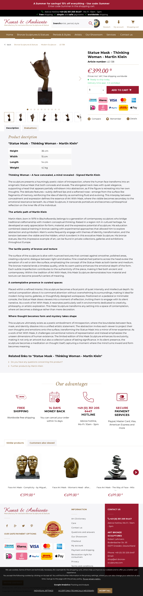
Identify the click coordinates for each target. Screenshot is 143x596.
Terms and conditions (82, 566)
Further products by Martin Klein (26, 366)
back (9, 45)
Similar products (15, 443)
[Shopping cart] (133, 22)
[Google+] (15, 526)
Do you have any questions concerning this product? (36, 362)
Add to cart (120, 90)
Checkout (76, 541)
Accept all (105, 591)
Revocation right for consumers (81, 555)
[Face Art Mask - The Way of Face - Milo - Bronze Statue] (115, 467)
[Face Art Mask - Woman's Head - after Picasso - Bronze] (71, 467)
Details (133, 118)
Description (12, 128)
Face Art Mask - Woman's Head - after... (71, 487)
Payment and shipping (82, 550)
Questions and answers (83, 532)
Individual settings (43, 591)
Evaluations (30, 128)
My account (77, 545)
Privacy (75, 561)
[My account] (119, 22)
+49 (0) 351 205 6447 (70, 12)
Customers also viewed (42, 443)
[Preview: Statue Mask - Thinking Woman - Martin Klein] (9, 117)
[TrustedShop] (95, 23)
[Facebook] (7, 526)
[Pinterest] (31, 526)
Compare (96, 119)
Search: (57, 23)
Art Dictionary (78, 518)
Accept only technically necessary (76, 591)
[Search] (90, 23)
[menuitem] (73, 23)
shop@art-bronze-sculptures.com (116, 561)
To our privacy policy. (92, 579)
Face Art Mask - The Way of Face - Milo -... (115, 488)
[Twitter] (23, 526)
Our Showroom (79, 536)
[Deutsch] (106, 22)
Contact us (76, 527)
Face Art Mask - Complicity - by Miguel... (27, 487)
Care (73, 523)
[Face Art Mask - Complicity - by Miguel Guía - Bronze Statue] (27, 467)
